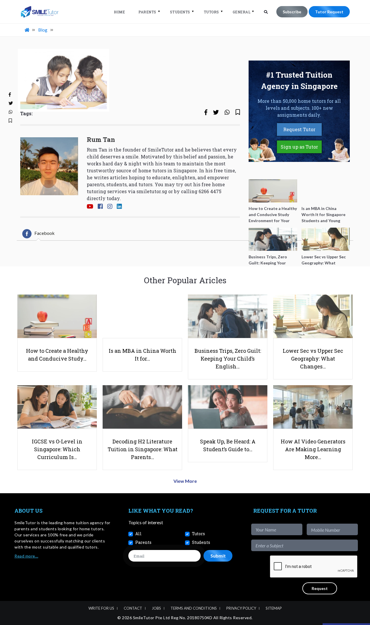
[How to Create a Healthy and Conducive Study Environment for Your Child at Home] (273, 190)
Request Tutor (299, 129)
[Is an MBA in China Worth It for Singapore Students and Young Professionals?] (325, 190)
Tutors (211, 12)
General (242, 12)
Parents (147, 12)
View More (185, 481)
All (138, 533)
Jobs (156, 608)
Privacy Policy (241, 608)
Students (180, 12)
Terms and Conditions (194, 608)
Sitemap (274, 608)
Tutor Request (329, 11)
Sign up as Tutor (299, 147)
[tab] (38, 234)
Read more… (26, 555)
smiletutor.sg (151, 191)
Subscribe (292, 11)
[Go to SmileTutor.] (27, 29)
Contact (133, 608)
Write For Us (101, 608)
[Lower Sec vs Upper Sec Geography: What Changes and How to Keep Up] (325, 239)
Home (119, 12)
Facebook (44, 233)
